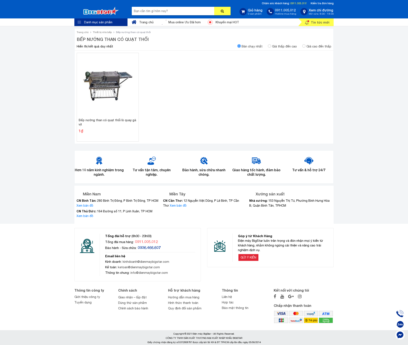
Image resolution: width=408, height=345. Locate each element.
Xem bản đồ (84, 205)
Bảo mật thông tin (235, 308)
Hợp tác (228, 302)
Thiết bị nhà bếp (102, 32)
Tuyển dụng (83, 302)
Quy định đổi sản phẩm (184, 308)
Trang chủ (146, 22)
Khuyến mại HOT (227, 22)
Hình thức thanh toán (183, 303)
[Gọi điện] (400, 314)
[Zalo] (400, 324)
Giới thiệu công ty (87, 297)
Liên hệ (227, 297)
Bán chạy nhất (252, 46)
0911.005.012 (298, 3)
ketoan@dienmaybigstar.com (139, 267)
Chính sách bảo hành (133, 308)
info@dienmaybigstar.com (149, 272)
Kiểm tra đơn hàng (322, 3)
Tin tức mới (320, 22)
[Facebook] (400, 335)
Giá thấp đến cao (284, 46)
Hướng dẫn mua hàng (183, 297)
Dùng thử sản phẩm (132, 303)
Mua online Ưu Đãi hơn (184, 22)
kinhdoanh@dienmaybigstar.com (146, 261)
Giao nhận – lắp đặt (132, 297)
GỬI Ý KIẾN (248, 257)
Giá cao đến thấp (318, 46)
